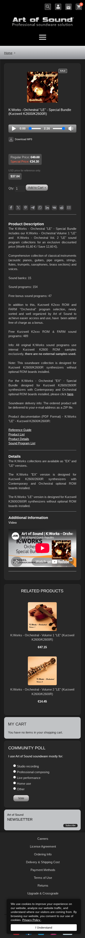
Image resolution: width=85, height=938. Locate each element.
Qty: (11, 188)
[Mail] (68, 207)
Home (8, 53)
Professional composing (33, 772)
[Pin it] (25, 207)
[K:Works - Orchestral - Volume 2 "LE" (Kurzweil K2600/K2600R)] (42, 670)
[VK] (54, 207)
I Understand (43, 927)
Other (21, 789)
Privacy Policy (31, 920)
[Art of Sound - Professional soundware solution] (42, 19)
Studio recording (28, 766)
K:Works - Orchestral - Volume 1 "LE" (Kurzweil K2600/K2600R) (42, 637)
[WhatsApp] (39, 207)
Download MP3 (23, 139)
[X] (18, 207)
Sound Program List (21, 443)
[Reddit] (61, 207)
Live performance (28, 778)
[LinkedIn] (47, 207)
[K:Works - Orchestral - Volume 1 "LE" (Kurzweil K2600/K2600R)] (42, 616)
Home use (24, 783)
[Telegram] (32, 207)
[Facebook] (11, 207)
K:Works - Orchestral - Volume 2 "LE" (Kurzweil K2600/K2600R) (42, 692)
